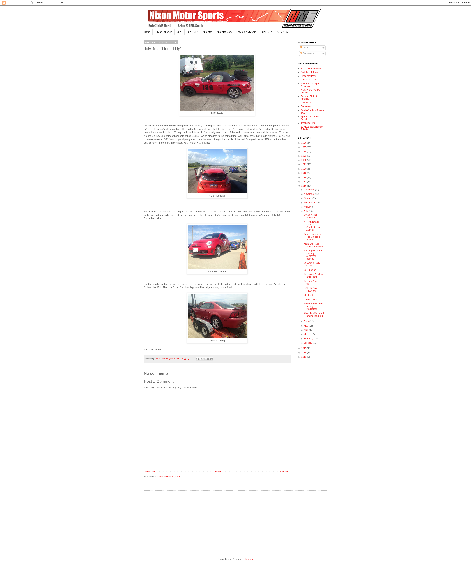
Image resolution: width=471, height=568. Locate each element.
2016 (304, 186)
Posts (305, 47)
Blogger (249, 559)
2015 (304, 348)
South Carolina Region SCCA (312, 111)
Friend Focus (310, 299)
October (308, 198)
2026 (179, 32)
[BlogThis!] (201, 359)
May (306, 325)
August (307, 207)
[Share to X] (204, 359)
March (307, 334)
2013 (304, 357)
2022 (304, 160)
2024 (304, 151)
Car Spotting (310, 270)
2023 (304, 156)
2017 (304, 181)
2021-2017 (266, 32)
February (309, 338)
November (309, 194)
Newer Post (150, 471)
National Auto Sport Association (310, 84)
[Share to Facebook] (208, 359)
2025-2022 (192, 32)
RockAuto (306, 106)
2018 (304, 177)
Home (147, 32)
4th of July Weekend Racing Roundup (314, 314)
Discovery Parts (308, 76)
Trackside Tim (308, 123)
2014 (304, 352)
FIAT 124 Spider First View (312, 289)
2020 (304, 168)
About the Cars (224, 32)
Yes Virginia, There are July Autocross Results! (313, 254)
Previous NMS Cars (246, 32)
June (306, 321)
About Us (207, 32)
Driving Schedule (163, 32)
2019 (304, 173)
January (308, 343)
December (309, 189)
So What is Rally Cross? (312, 264)
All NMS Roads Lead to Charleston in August (312, 226)
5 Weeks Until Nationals (310, 216)
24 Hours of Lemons (311, 68)
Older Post (284, 471)
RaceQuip (306, 102)
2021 (304, 164)
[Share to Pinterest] (211, 359)
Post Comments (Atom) (168, 476)
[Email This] (197, 359)
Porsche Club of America (309, 97)
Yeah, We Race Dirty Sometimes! (313, 245)
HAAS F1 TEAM (309, 79)
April (306, 330)
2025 (304, 147)
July (306, 211)
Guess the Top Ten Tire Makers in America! (313, 237)
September (310, 202)
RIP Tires (308, 295)
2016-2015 (282, 32)
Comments (308, 53)
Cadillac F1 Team (309, 72)
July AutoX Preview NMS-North (313, 275)
